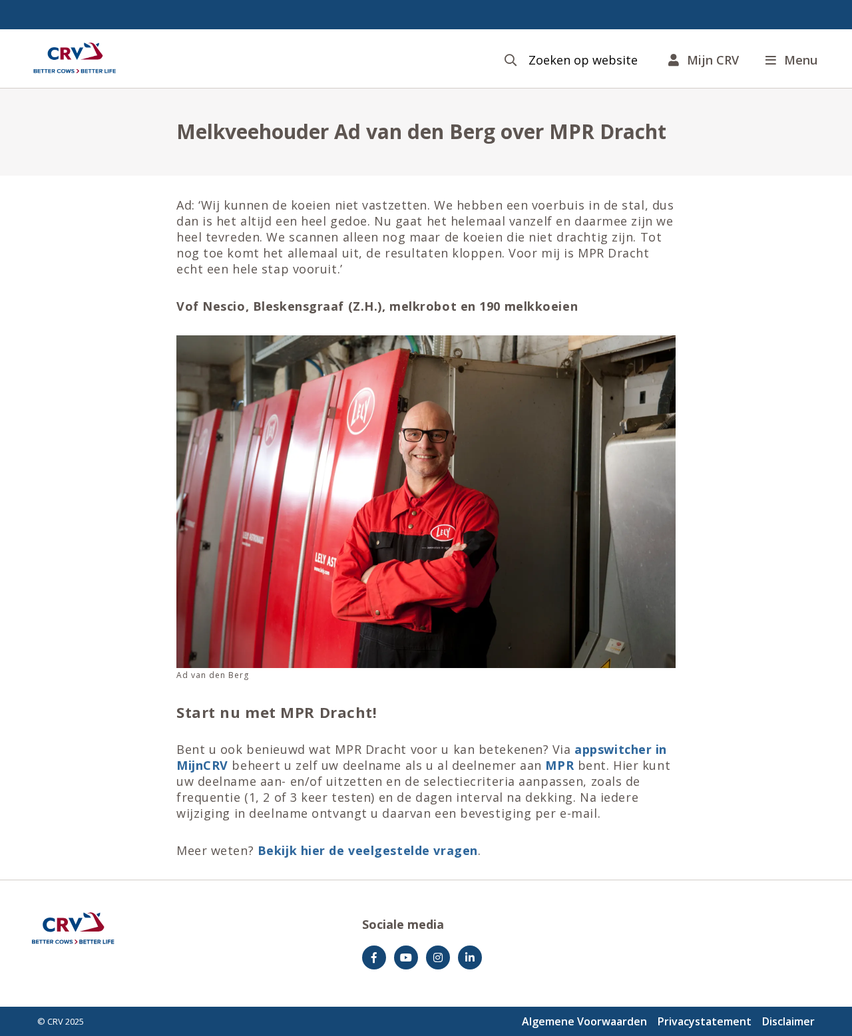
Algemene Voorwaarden (584, 1021)
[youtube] (406, 957)
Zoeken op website (583, 60)
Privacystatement (704, 1021)
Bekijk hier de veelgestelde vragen (368, 850)
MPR (561, 765)
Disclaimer (788, 1021)
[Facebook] (374, 957)
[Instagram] (438, 957)
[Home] (74, 58)
